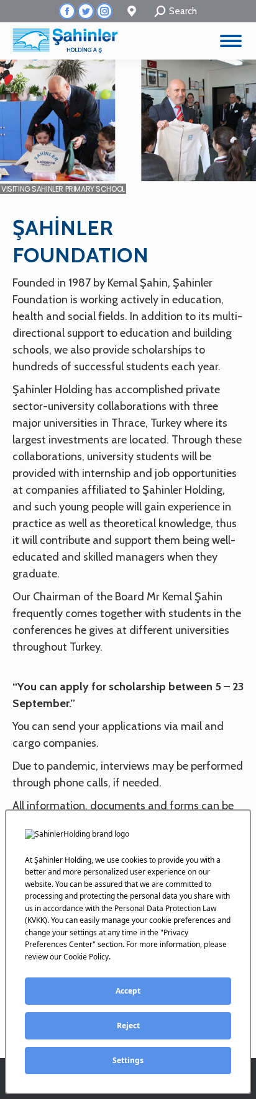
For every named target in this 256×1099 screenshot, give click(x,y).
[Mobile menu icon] (231, 41)
